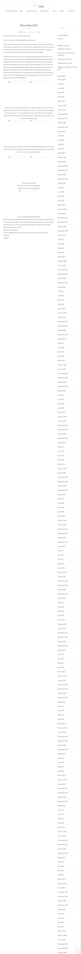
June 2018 (61, 503)
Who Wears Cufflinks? (64, 49)
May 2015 (61, 663)
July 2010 (60, 914)
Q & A (54, 11)
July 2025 (60, 136)
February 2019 (62, 468)
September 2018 (63, 490)
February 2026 (62, 105)
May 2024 (61, 196)
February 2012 (62, 831)
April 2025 (61, 149)
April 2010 (61, 927)
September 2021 (63, 334)
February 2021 (62, 365)
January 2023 (62, 265)
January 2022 (62, 317)
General (38, 32)
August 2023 (61, 235)
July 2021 (60, 343)
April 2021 (61, 356)
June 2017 (61, 555)
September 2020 (63, 386)
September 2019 (63, 438)
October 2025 (62, 123)
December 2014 (63, 685)
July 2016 (60, 602)
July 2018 (60, 499)
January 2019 (62, 473)
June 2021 (61, 347)
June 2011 (61, 866)
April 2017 (61, 563)
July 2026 (60, 84)
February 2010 (62, 935)
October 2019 (62, 434)
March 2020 (61, 412)
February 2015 (62, 676)
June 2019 (61, 451)
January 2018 (62, 525)
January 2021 (62, 369)
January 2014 (62, 732)
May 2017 (61, 559)
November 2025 (63, 118)
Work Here (44, 11)
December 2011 (63, 840)
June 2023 (61, 244)
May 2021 (61, 352)
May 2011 (61, 870)
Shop (21, 11)
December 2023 (63, 218)
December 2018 (63, 477)
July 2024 (60, 187)
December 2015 (63, 633)
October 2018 (62, 486)
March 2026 (61, 101)
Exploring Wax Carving (65, 63)
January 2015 (62, 680)
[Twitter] (38, 1)
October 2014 (62, 693)
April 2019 (61, 460)
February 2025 (62, 157)
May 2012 (61, 819)
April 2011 (61, 875)
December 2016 (63, 581)
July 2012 (60, 810)
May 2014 (61, 715)
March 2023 (61, 257)
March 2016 (61, 620)
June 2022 (61, 295)
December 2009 (63, 944)
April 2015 (61, 667)
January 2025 (62, 161)
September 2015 (63, 646)
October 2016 (62, 589)
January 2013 (62, 784)
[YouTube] (45, 1)
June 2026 (61, 88)
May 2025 (61, 144)
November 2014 (63, 689)
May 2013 (61, 767)
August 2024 (61, 183)
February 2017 (62, 572)
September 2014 (63, 697)
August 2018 (61, 494)
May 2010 (61, 922)
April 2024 (61, 200)
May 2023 (61, 248)
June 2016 (61, 607)
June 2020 (61, 399)
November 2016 (63, 585)
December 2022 (63, 270)
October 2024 (62, 174)
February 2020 (62, 416)
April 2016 (61, 615)
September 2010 (63, 905)
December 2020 (63, 373)
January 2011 (62, 888)
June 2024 (61, 192)
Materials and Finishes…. (65, 59)
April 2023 (61, 252)
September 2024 (63, 179)
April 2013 (61, 771)
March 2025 (61, 153)
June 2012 (61, 814)
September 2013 (63, 749)
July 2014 (60, 706)
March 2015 (61, 672)
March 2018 (61, 516)
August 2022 (61, 287)
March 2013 (61, 775)
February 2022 (62, 313)
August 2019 (61, 442)
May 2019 (61, 455)
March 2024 (61, 205)
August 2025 (61, 131)
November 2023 (63, 222)
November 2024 (63, 170)
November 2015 (63, 637)
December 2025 (63, 114)
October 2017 (62, 538)
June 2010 (61, 918)
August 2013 (61, 754)
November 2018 (63, 481)
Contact (71, 11)
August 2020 (61, 391)
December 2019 (63, 425)
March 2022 (61, 308)
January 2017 (62, 576)
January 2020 (62, 421)
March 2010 (61, 931)
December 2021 (63, 321)
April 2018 (61, 512)
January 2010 (62, 940)
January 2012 (62, 836)
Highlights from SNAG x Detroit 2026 (67, 68)
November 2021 (63, 326)
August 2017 (61, 546)
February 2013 (62, 780)
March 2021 (61, 360)
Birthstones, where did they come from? (66, 54)
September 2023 (63, 231)
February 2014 (62, 728)
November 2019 (63, 429)
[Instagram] (43, 1)
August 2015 (61, 650)
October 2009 (62, 952)
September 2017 (63, 542)
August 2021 (61, 339)
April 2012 (61, 823)
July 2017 (60, 550)
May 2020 (61, 404)
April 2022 (61, 304)
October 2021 (62, 330)
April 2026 (61, 97)
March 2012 (61, 827)
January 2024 (62, 213)
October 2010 (62, 901)
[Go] (59, 28)
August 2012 (61, 806)
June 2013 (61, 762)
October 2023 (62, 226)
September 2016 (63, 594)
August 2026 (61, 79)
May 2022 (61, 300)
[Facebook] (36, 1)
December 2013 (63, 736)
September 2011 (63, 853)
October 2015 (62, 641)
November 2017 (63, 533)
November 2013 (63, 741)
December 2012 (63, 788)
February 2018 (62, 520)
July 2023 (60, 239)
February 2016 (62, 624)
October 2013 (62, 745)
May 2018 (61, 507)
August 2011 (61, 857)
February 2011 (62, 883)
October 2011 (62, 849)
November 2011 (63, 844)
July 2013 (60, 758)
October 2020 (62, 382)
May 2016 (61, 611)
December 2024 (63, 166)
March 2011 (61, 879)
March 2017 (61, 568)
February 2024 (62, 209)
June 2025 (61, 140)
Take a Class (32, 11)
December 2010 (63, 892)
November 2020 (63, 378)
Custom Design (11, 11)
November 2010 (63, 896)
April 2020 (61, 408)
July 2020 (60, 395)
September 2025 (63, 127)
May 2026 (61, 92)
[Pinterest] (40, 1)
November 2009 (63, 948)
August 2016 (61, 598)
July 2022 (60, 291)
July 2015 (60, 654)
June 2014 (61, 710)
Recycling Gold (29, 25)
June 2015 (61, 659)
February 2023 (62, 261)
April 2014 (61, 719)
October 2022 (62, 278)
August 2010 (61, 909)
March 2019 (61, 464)
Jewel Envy (31, 32)
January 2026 (62, 110)
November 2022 (63, 274)
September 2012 (63, 801)
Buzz (62, 11)
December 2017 (63, 529)
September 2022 (63, 282)
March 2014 (61, 723)
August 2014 (61, 702)
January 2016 (62, 628)
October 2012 (62, 797)
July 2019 (60, 447)
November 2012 (63, 793)
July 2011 (60, 862)
